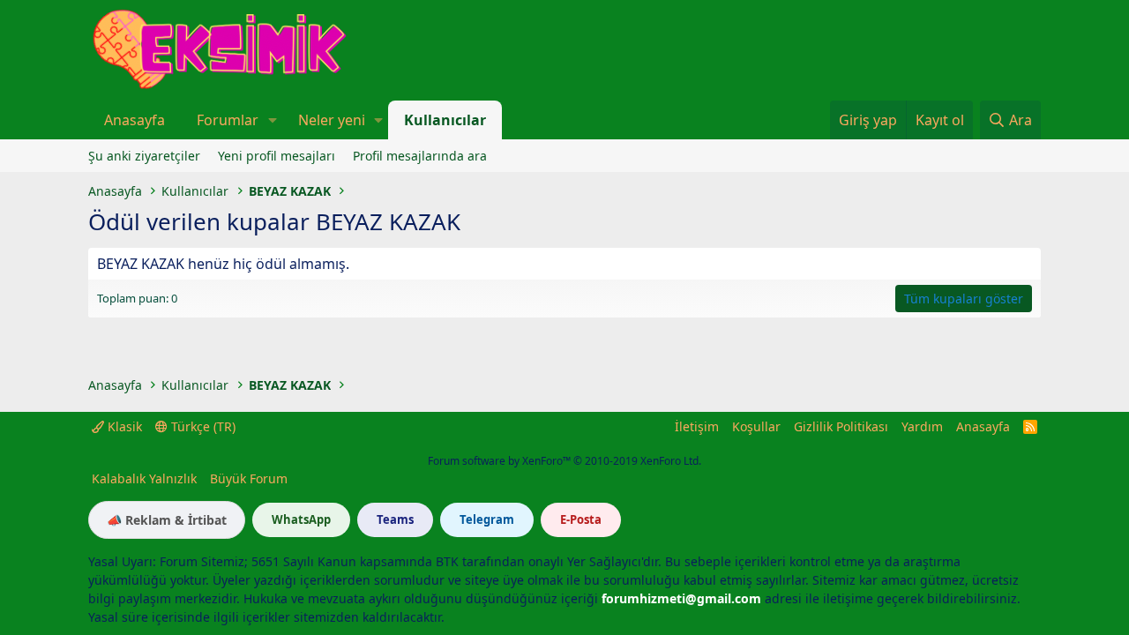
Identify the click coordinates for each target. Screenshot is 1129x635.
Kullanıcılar (445, 120)
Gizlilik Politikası (841, 426)
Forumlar (227, 120)
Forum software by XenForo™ (564, 460)
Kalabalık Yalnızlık (144, 478)
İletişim (697, 426)
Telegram (487, 519)
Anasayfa (134, 120)
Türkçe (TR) (202, 426)
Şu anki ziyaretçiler (144, 155)
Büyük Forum (249, 478)
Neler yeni (331, 120)
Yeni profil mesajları (276, 155)
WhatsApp (301, 519)
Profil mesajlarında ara (420, 155)
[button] (272, 120)
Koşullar (756, 426)
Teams (395, 519)
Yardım (922, 426)
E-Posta (581, 519)
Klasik (123, 426)
